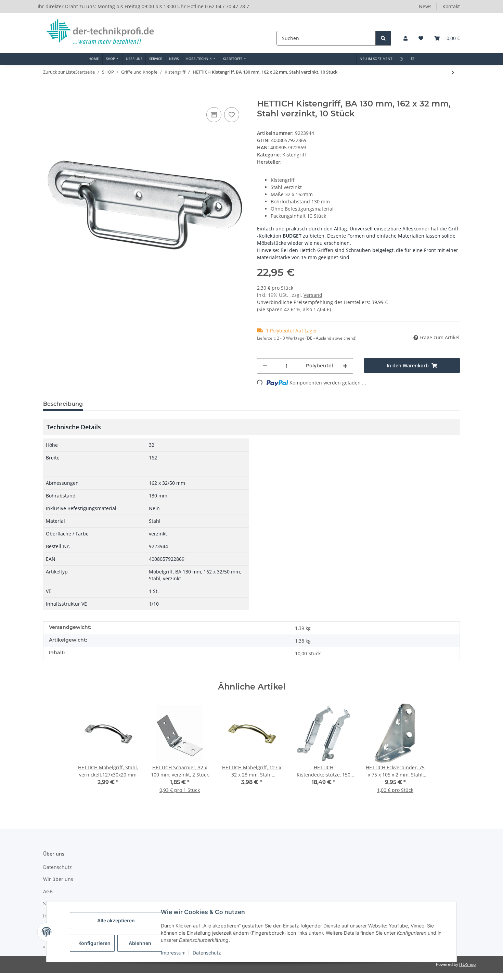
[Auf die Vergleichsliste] (213, 114)
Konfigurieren (94, 943)
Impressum (173, 953)
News (425, 6)
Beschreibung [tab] (63, 404)
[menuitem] (94, 59)
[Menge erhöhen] (345, 365)
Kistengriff (294, 154)
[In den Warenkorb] (48, 95)
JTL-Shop (467, 964)
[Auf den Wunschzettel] (231, 114)
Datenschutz (207, 953)
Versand (313, 295)
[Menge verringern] (264, 365)
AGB (48, 891)
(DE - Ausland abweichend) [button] (331, 338)
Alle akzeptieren (116, 920)
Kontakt (451, 6)
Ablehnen (140, 943)
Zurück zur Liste (59, 72)
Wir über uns (58, 879)
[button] (405, 38)
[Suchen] (383, 38)
